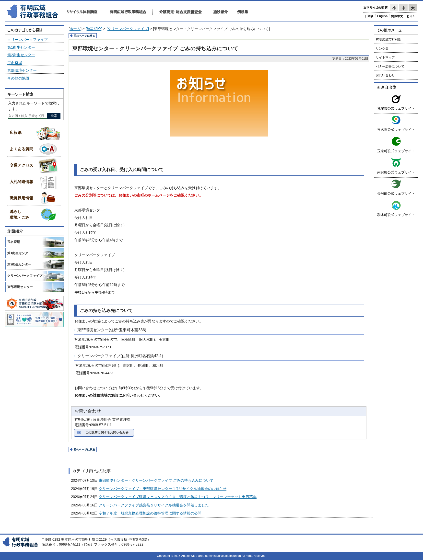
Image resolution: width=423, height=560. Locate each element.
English (382, 16)
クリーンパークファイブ (27, 39)
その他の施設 (18, 78)
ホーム (75, 29)
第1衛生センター (21, 47)
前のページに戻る (84, 35)
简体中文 (397, 16)
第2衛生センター (21, 55)
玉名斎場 (14, 63)
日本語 (369, 16)
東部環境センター (22, 70)
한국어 (411, 16)
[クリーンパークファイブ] (127, 29)
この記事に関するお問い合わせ (107, 432)
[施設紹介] (94, 29)
